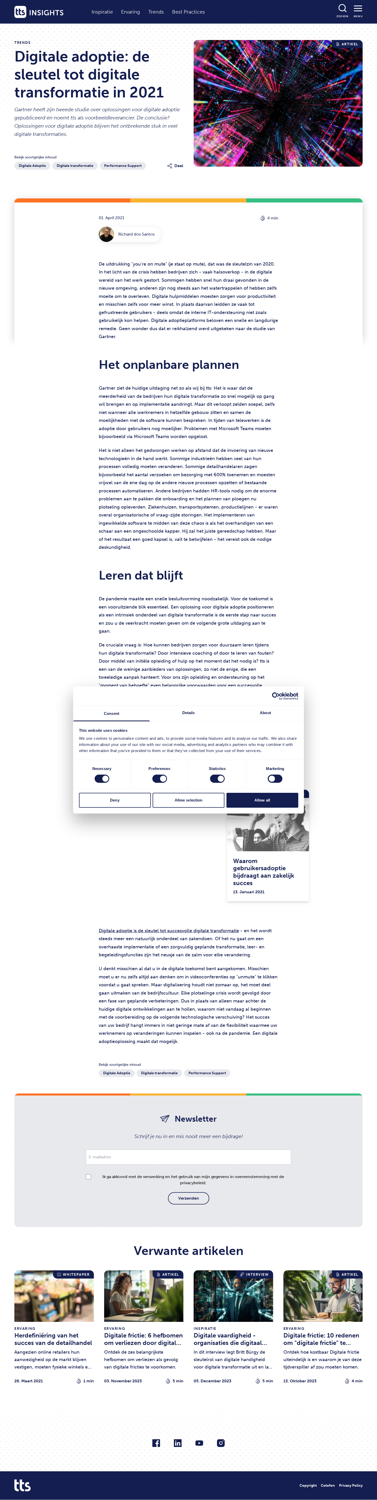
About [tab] (265, 713)
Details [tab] (188, 713)
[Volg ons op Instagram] (221, 1443)
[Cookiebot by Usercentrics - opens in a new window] (275, 696)
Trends (156, 12)
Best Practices (188, 12)
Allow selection (189, 800)
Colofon (328, 1485)
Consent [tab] (111, 713)
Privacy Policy (351, 1485)
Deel (178, 165)
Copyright (308, 1485)
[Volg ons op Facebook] (156, 1443)
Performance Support (123, 166)
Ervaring (130, 12)
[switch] (159, 779)
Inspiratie (102, 12)
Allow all (262, 800)
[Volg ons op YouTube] (199, 1443)
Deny (114, 800)
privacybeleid (192, 1182)
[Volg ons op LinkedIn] (177, 1443)
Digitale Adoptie (32, 166)
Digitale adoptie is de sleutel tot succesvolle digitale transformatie (169, 931)
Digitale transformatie (75, 166)
